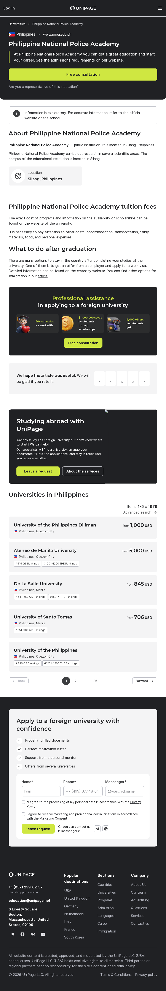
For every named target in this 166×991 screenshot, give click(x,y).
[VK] (32, 934)
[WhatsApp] (105, 828)
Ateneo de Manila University (45, 550)
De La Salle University (38, 583)
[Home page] (83, 8)
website (37, 223)
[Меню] (158, 8)
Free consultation (83, 74)
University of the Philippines (45, 650)
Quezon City (45, 531)
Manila (40, 590)
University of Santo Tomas (43, 617)
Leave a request (38, 471)
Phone (68, 782)
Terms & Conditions (116, 974)
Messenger (114, 782)
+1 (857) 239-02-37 (26, 887)
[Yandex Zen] (22, 934)
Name (26, 782)
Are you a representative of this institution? (44, 86)
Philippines (26, 531)
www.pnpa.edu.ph (57, 34)
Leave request (38, 829)
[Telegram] (97, 828)
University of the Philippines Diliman (55, 525)
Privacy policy (146, 974)
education (29, 900)
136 (94, 681)
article (43, 276)
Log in (9, 8)
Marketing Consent (53, 818)
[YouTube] (43, 934)
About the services (82, 471)
